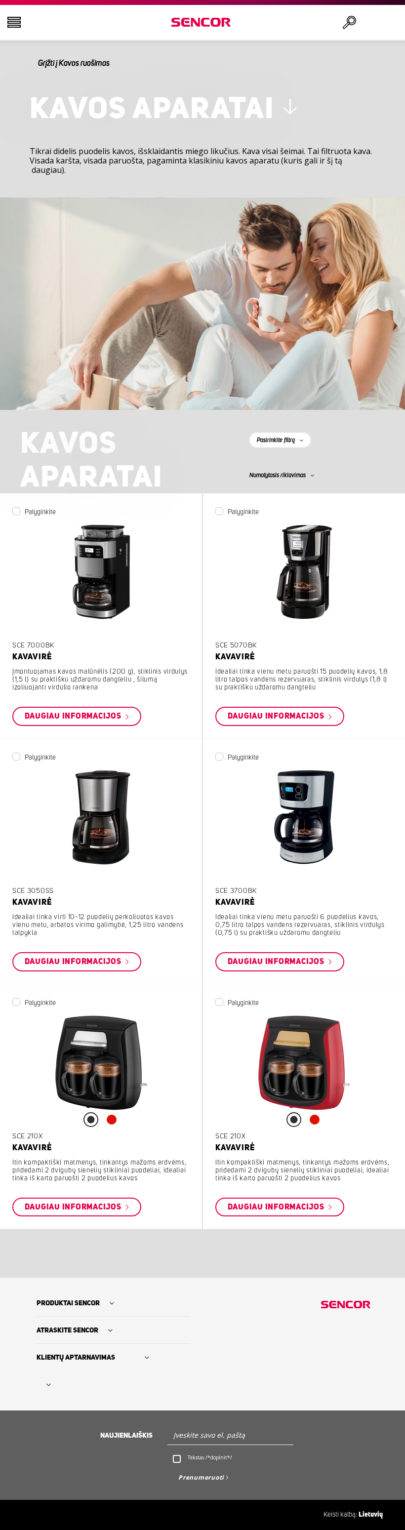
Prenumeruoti (201, 1477)
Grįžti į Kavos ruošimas (74, 63)
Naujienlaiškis (126, 1435)
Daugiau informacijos (74, 717)
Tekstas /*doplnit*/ (210, 1457)
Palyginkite (40, 512)
